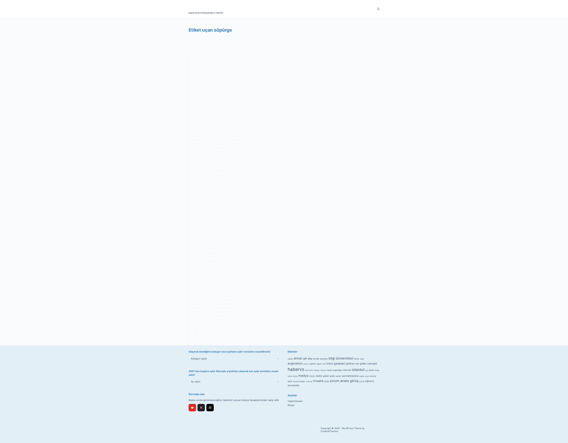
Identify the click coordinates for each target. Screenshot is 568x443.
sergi (367, 376)
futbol (329, 363)
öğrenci (369, 381)
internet (347, 370)
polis (332, 376)
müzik (312, 376)
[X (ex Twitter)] (201, 407)
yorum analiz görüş (344, 381)
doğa (362, 359)
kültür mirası (293, 376)
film (324, 364)
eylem (313, 363)
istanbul (358, 370)
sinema (372, 376)
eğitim (319, 364)
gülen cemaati (368, 363)
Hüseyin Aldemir (320, 370)
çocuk (361, 381)
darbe (356, 359)
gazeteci (339, 363)
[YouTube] (192, 407)
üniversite (293, 385)
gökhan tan (352, 363)
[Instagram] (210, 407)
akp (310, 358)
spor (290, 381)
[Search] (378, 9)
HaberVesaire (295, 401)
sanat (338, 376)
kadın (371, 370)
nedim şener (322, 376)
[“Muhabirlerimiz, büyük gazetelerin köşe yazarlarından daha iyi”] (219, 97)
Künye (291, 405)
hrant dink (309, 370)
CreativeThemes (329, 431)
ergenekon (295, 363)
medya (303, 376)
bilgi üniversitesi (341, 358)
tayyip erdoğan (299, 381)
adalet (290, 359)
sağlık (361, 376)
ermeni (306, 364)
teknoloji (309, 381)
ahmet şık (300, 358)
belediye (324, 359)
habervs (296, 369)
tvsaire (318, 381)
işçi (366, 370)
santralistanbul (350, 375)
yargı (326, 381)
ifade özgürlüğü (334, 370)
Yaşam (196, 60)
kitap (377, 370)
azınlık (316, 358)
